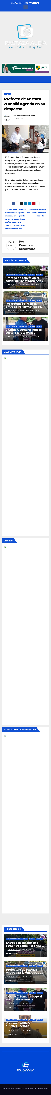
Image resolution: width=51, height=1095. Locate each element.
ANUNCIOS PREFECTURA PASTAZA (16, 274)
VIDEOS (39, 300)
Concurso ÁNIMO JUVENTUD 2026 (18, 1025)
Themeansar (44, 1088)
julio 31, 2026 (14, 950)
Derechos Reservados (25, 116)
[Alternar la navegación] (47, 79)
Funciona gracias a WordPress (13, 1088)
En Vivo (31, 274)
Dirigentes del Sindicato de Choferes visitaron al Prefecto (36, 212)
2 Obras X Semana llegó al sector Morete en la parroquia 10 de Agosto (24, 332)
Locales (8, 94)
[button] (43, 79)
